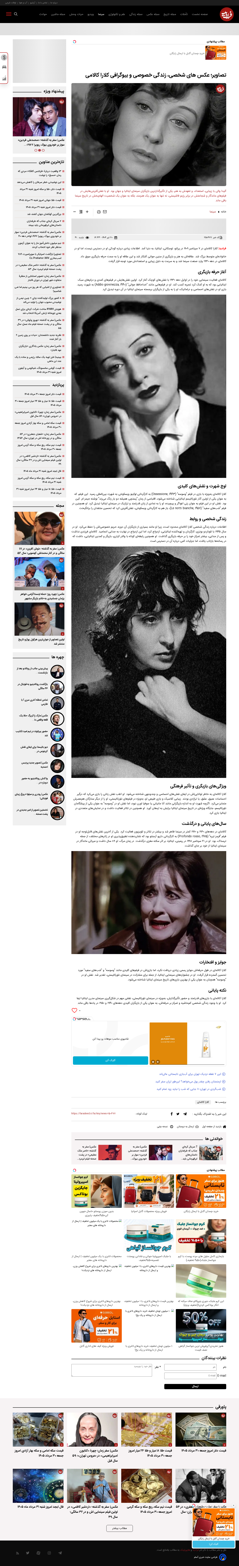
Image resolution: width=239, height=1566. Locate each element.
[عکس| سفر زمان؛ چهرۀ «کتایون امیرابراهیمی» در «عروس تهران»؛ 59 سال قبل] (92, 1430)
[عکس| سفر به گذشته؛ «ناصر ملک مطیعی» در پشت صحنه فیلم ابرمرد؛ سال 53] (110, 1152)
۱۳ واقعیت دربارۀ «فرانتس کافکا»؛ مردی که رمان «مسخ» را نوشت (39, 173)
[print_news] (99, 212)
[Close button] (233, 1505)
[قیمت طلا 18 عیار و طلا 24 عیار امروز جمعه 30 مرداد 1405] (146, 1430)
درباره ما (53, 2)
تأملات (184, 14)
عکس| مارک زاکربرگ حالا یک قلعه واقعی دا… (33, 718)
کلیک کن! (213, 1544)
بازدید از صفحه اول (212, 1127)
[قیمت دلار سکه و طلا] (4, 58)
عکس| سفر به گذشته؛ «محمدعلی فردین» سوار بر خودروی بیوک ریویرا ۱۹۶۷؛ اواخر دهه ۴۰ (38, 234)
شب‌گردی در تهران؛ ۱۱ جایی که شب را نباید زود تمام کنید (189, 1089)
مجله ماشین (58, 14)
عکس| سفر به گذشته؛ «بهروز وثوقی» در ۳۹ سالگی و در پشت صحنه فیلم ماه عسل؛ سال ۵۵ (39, 324)
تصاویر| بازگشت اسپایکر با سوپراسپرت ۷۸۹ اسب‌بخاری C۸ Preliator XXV (39, 256)
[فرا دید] (227, 14)
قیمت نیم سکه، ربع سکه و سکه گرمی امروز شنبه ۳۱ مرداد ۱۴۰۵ (39, 480)
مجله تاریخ (170, 14)
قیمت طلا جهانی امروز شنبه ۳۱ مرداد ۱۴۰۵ (40, 200)
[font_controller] (87, 212)
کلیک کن (110, 1060)
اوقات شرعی (10, 2)
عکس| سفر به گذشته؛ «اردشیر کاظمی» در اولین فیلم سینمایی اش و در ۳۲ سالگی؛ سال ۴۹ (38, 460)
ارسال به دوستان (185, 1127)
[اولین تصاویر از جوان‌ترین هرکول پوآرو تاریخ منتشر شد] (39, 619)
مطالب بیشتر (119, 1528)
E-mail (221, 1375)
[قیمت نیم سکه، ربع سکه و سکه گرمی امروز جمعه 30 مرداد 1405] (146, 1486)
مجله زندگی (135, 14)
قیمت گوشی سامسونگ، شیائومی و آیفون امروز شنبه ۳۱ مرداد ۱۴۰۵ (39, 370)
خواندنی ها (214, 1139)
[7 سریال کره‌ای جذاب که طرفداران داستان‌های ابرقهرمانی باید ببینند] (211, 1152)
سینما (101, 14)
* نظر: (157, 1367)
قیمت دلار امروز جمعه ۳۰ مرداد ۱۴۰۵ (42, 394)
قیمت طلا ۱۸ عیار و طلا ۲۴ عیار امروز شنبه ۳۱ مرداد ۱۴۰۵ (38, 491)
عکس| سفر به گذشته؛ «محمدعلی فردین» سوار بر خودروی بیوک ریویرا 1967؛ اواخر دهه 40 (137, 1157)
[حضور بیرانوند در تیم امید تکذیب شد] (57, 735)
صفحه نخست (200, 14)
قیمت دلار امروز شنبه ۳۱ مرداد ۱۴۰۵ (43, 207)
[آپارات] (38, 1554)
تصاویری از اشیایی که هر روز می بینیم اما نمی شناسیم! (38, 289)
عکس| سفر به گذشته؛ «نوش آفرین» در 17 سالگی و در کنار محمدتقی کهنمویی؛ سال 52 (40, 551)
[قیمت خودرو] (4, 67)
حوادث (43, 14)
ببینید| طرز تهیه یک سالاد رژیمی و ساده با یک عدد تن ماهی (38, 359)
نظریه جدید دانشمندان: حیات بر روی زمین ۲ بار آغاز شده (38, 337)
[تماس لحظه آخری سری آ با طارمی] (57, 703)
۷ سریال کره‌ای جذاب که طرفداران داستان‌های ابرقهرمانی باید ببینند (44, 223)
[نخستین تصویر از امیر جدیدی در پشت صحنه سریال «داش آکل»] (57, 813)
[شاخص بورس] (4, 78)
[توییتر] (178, 1114)
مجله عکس (153, 14)
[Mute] (158, 1062)
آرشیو (32, 2)
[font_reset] (81, 212)
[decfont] (74, 212)
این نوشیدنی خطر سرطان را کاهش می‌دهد (39, 182)
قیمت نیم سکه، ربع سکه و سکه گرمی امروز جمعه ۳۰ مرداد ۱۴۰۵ (39, 447)
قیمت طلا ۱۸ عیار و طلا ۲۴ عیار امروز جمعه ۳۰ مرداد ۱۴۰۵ (38, 403)
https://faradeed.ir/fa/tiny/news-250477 (93, 1114)
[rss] (17, 1554)
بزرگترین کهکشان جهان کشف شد (44, 214)
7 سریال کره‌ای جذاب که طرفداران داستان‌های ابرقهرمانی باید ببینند (187, 1155)
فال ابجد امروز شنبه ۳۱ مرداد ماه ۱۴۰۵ (42, 471)
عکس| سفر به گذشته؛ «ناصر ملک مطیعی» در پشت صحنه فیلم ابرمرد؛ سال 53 (86, 1155)
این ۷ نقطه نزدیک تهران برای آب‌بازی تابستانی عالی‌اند (190, 1074)
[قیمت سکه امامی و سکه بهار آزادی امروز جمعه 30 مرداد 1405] (38, 1430)
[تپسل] (74, 1019)
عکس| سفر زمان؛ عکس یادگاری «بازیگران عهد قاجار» (40, 348)
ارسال (195, 1386)
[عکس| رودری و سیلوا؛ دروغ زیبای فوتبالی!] (57, 797)
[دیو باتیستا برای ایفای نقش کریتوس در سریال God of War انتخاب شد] (57, 750)
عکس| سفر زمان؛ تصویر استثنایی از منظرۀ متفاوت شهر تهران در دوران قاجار (40, 278)
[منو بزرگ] (8, 14)
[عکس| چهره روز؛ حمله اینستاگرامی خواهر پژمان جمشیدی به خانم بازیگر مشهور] (39, 573)
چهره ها (57, 657)
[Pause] (153, 1062)
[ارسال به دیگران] (105, 212)
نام (224, 1367)
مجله (60, 506)
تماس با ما (42, 2)
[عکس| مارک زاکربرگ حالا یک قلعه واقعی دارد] (57, 719)
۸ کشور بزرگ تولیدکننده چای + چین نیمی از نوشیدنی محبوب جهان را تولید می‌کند (38, 300)
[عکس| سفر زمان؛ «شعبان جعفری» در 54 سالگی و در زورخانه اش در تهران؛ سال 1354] (200, 1486)
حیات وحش (76, 14)
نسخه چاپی (162, 1127)
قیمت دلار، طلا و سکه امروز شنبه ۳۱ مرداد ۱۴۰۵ (40, 191)
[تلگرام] (185, 1114)
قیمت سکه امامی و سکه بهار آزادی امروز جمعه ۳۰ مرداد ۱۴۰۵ (38, 425)
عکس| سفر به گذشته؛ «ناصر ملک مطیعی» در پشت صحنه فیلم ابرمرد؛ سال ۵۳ (40, 142)
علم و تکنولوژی (116, 14)
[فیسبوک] (172, 1114)
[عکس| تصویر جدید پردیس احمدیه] (57, 766)
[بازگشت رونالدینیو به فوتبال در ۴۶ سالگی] (57, 688)
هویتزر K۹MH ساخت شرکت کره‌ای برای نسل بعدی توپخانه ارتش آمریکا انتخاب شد (38, 311)
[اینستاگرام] (49, 1554)
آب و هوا (23, 2)
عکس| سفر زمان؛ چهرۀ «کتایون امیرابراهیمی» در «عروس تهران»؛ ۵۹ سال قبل (38, 414)
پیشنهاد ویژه (54, 91)
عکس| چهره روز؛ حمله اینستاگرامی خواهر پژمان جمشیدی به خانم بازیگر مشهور (42, 596)
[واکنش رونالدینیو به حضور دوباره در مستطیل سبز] (57, 782)
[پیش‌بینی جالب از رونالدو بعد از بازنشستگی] (57, 672)
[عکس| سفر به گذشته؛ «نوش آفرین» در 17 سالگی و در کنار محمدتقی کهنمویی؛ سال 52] (39, 528)
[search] (15, 14)
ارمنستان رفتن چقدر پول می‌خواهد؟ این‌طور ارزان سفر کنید (188, 1081)
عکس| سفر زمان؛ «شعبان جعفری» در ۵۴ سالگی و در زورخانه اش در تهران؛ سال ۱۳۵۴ (39, 436)
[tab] (43, 150)
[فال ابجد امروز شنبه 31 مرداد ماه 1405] (38, 1486)
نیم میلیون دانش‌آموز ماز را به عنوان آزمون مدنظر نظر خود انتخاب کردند (39, 245)
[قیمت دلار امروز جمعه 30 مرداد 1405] (200, 1430)
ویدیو (90, 14)
